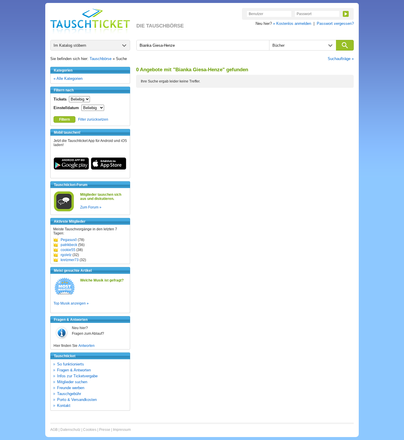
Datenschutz (70, 430)
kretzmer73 (70, 260)
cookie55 (68, 250)
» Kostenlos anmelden (292, 23)
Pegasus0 (69, 240)
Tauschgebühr (69, 394)
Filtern (64, 119)
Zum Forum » (90, 207)
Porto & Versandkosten (77, 399)
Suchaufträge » (341, 58)
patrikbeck (69, 245)
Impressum (122, 430)
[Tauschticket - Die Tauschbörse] (90, 21)
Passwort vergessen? (335, 23)
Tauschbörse (100, 58)
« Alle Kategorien (68, 78)
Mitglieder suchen (72, 382)
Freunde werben (70, 388)
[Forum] (64, 210)
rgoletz (66, 255)
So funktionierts (70, 364)
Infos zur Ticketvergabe (77, 376)
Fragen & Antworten (74, 370)
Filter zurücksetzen (93, 119)
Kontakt (63, 405)
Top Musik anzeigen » (71, 303)
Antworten (86, 346)
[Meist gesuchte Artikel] (65, 294)
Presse (104, 430)
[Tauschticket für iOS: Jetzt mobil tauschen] (108, 168)
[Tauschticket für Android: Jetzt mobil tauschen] (71, 168)
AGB (54, 430)
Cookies (89, 430)
